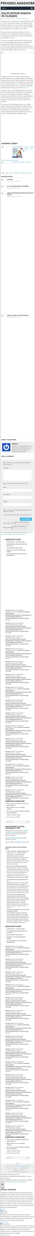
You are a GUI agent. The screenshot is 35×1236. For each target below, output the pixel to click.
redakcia (3, 18)
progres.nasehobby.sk (23, 1166)
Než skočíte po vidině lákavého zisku (16, 894)
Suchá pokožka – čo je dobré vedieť (15, 542)
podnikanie (16, 173)
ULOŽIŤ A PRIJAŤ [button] (5, 1235)
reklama (22, 173)
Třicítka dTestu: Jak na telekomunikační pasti (18, 851)
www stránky (28, 173)
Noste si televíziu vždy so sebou (15, 547)
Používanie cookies (18, 1170)
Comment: (6, 468)
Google (6, 173)
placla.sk (16, 84)
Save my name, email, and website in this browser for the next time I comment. (17, 510)
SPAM (18, 815)
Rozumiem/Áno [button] (9, 1182)
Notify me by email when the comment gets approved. (17, 514)
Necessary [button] (3, 1209)
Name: (5, 487)
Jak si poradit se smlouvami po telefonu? (17, 866)
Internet (17, 18)
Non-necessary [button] (4, 1222)
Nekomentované (24, 18)
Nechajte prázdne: (7, 527)
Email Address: (7, 494)
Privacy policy (24, 1168)
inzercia (11, 173)
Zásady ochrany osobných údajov (18, 1171)
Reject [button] (14, 1182)
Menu (4, 8)
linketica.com (25, 87)
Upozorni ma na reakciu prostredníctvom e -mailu (15, 483)
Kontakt (14, 1168)
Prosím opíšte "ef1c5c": (9, 523)
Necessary (4, 1211)
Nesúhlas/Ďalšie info (21, 1182)
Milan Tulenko (10, 807)
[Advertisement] (17, 128)
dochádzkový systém (20, 842)
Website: (5, 501)
